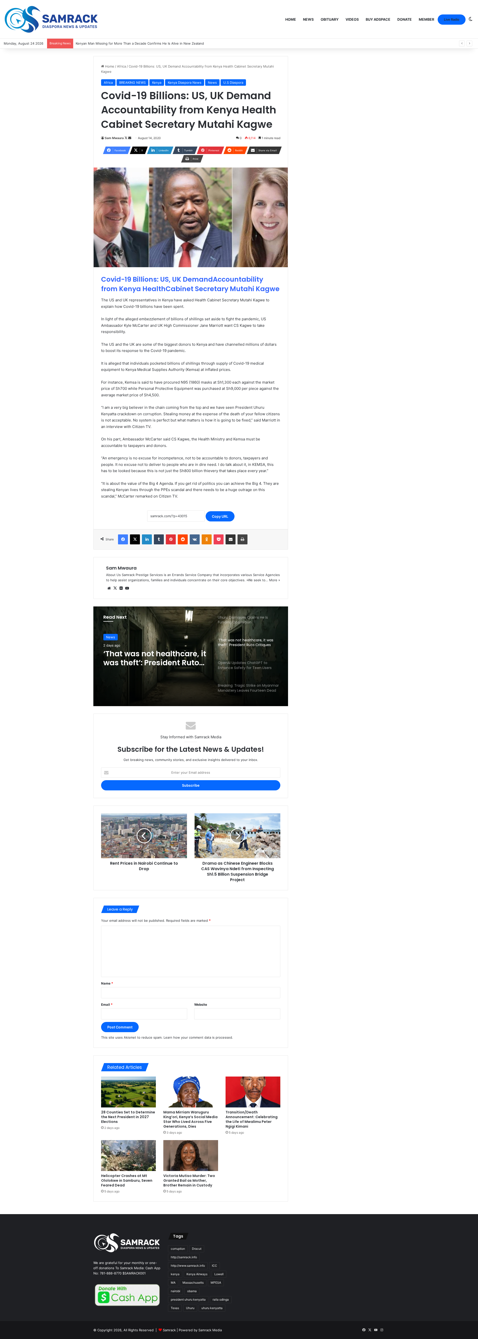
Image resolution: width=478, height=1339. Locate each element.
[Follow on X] (126, 138)
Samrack (169, 1330)
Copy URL (220, 516)
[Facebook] (123, 539)
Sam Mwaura (114, 138)
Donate (404, 19)
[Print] (242, 539)
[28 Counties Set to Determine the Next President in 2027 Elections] (128, 1092)
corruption (178, 1249)
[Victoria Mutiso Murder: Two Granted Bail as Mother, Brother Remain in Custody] (190, 1155)
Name (107, 983)
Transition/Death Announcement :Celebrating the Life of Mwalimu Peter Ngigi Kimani (252, 1119)
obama (192, 1291)
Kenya (156, 82)
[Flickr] (121, 588)
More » (274, 580)
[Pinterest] (171, 539)
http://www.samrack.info (188, 1265)
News (308, 19)
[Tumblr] (159, 539)
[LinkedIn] (147, 539)
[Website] (109, 588)
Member (426, 19)
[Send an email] (129, 138)
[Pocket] (219, 539)
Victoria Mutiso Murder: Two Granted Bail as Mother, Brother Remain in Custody (189, 1180)
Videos (352, 19)
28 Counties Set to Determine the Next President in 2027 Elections (128, 1117)
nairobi (175, 1291)
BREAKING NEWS (132, 82)
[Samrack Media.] (51, 19)
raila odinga (221, 1299)
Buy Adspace (378, 19)
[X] (135, 539)
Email (107, 1004)
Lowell (219, 1274)
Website (200, 1004)
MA (173, 1282)
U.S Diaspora (233, 82)
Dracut (196, 1249)
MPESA (216, 1282)
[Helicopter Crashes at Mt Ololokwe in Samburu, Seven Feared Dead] (128, 1155)
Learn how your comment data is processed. (198, 1037)
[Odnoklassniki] (207, 539)
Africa (121, 66)
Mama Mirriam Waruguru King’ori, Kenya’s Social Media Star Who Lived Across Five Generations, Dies (190, 1119)
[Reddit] (183, 539)
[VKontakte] (195, 539)
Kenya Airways (196, 1274)
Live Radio (451, 19)
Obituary (330, 19)
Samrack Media (210, 1330)
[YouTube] (127, 588)
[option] (190, 656)
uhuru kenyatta (212, 1308)
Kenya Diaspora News (184, 82)
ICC (214, 1265)
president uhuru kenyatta (188, 1299)
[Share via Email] (231, 539)
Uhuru (190, 1308)
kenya (175, 1274)
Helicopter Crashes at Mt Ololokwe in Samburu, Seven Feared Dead (126, 1180)
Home (290, 19)
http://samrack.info (184, 1257)
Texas (175, 1308)
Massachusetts (193, 1282)
